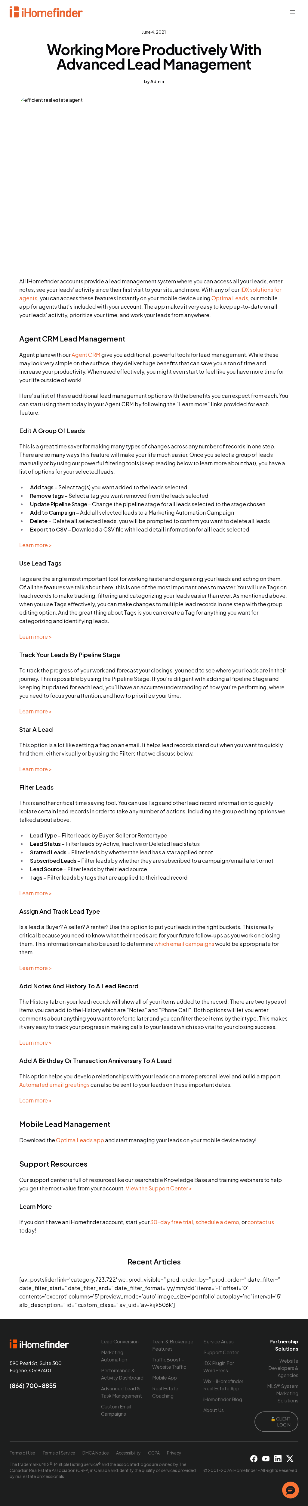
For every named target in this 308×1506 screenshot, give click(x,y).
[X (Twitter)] (290, 1458)
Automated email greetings (54, 1084)
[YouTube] (266, 1458)
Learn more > (35, 544)
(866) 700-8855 (33, 1385)
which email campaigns (184, 943)
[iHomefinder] (47, 12)
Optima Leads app (80, 1140)
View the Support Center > (159, 1188)
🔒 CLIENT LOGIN (280, 1421)
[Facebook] (253, 1458)
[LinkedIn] (278, 1458)
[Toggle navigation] (292, 12)
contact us (261, 1221)
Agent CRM (86, 354)
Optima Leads (229, 298)
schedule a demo (217, 1221)
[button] (290, 1490)
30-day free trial (171, 1221)
